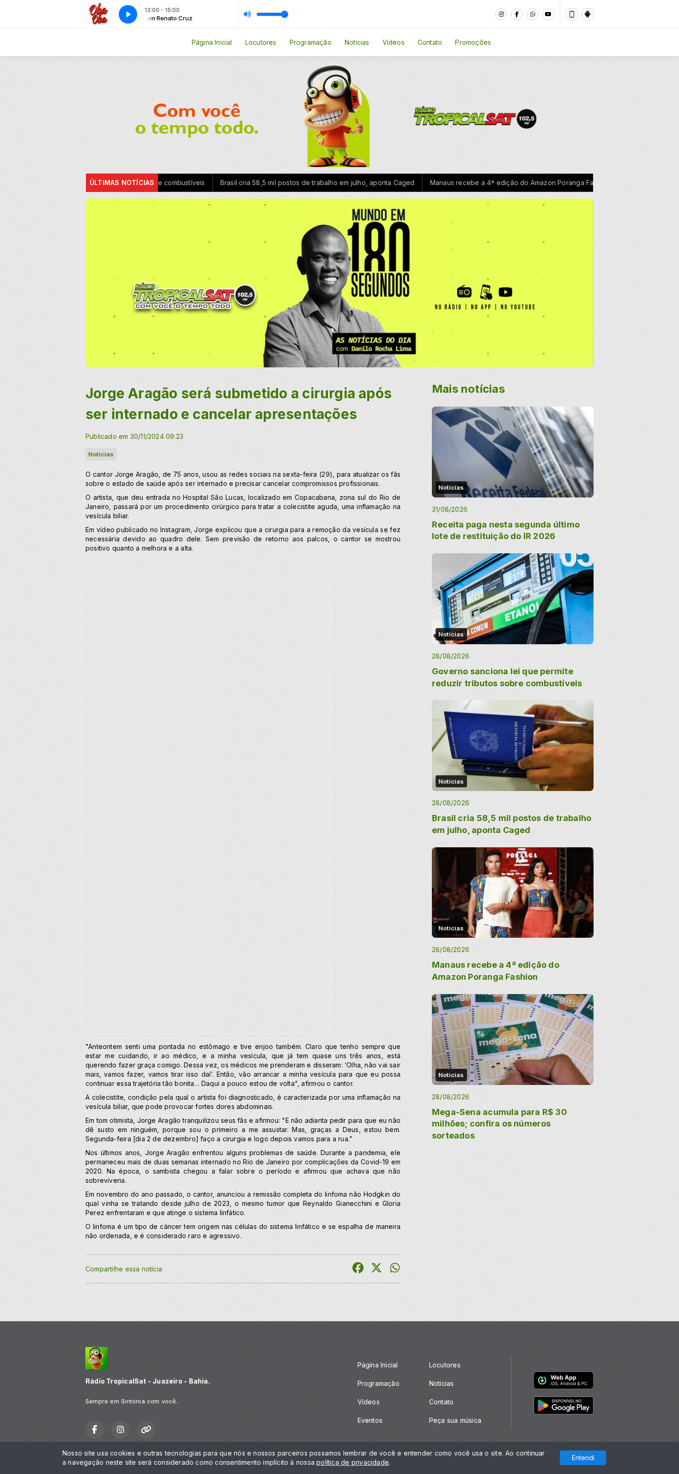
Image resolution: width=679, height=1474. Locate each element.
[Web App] (572, 14)
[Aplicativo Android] (588, 14)
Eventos (370, 1420)
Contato (430, 42)
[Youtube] (548, 14)
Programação (311, 42)
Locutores (261, 42)
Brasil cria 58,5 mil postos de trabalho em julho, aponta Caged (223, 182)
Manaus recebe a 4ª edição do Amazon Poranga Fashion (426, 182)
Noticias (101, 454)
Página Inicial (212, 42)
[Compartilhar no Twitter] (376, 1269)
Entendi (583, 1458)
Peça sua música (455, 1420)
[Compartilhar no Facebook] (358, 1269)
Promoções (473, 42)
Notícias (357, 42)
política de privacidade (352, 1462)
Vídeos (393, 42)
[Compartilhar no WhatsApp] (394, 1269)
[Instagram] (501, 14)
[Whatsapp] (533, 14)
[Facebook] (517, 14)
